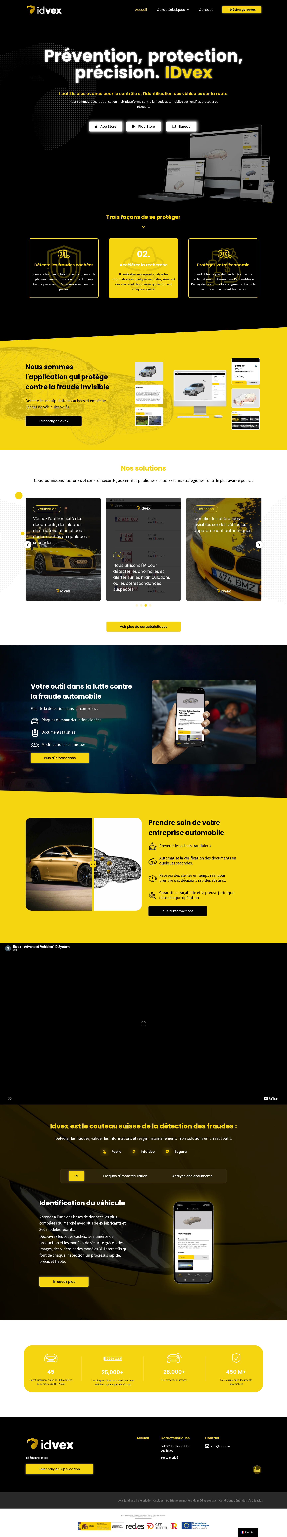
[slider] (93, 864)
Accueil (141, 9)
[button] (27, 545)
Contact (206, 9)
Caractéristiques (171, 9)
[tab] (76, 1176)
